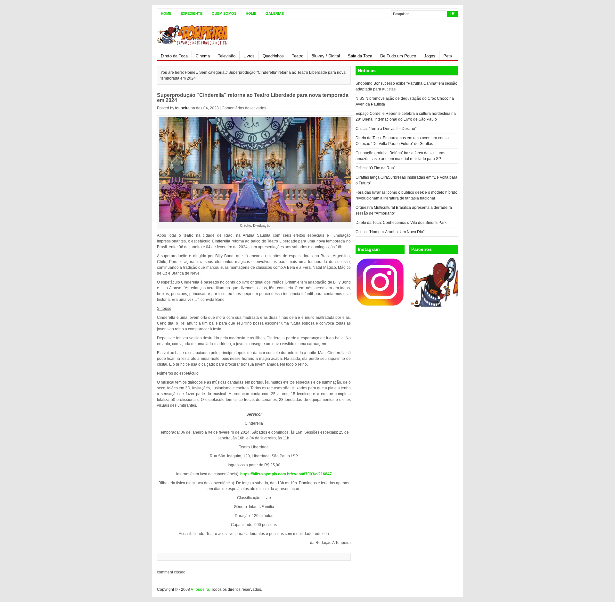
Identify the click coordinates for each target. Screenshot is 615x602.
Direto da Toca (174, 56)
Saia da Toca (360, 56)
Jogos (429, 56)
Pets (447, 56)
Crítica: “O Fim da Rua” (375, 168)
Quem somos (224, 13)
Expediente (191, 13)
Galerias (275, 13)
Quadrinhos (273, 56)
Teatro (297, 56)
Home (166, 13)
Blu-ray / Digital (325, 56)
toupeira (182, 108)
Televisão (226, 56)
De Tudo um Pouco (398, 56)
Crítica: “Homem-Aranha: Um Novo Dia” (390, 232)
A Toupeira (200, 589)
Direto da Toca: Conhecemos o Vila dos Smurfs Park (401, 222)
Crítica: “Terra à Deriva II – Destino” (386, 128)
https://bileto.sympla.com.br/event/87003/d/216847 (286, 474)
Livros (249, 56)
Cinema (203, 56)
